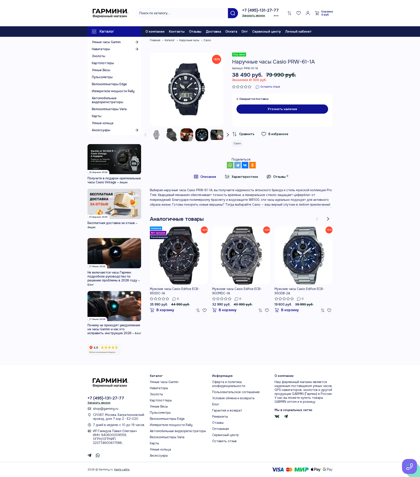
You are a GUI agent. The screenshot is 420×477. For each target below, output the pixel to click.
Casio (237, 143)
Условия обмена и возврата (233, 398)
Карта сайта (122, 469)
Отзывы (195, 32)
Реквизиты (220, 417)
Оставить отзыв (224, 441)
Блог (91, 284)
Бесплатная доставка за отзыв (111, 223)
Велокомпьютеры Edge (109, 84)
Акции (124, 182)
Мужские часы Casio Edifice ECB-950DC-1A (174, 291)
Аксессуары (101, 130)
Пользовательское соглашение (236, 392)
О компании (154, 32)
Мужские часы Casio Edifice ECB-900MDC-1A (237, 291)
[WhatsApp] (230, 165)
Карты (96, 116)
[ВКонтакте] (245, 165)
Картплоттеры (103, 63)
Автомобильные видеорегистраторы (107, 100)
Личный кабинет (298, 32)
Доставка (213, 32)
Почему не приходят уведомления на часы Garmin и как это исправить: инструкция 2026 (114, 329)
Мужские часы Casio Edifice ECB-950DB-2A (299, 291)
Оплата (231, 32)
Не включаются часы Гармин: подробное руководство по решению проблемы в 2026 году (112, 276)
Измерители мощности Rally (113, 91)
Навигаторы (101, 49)
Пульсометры (102, 77)
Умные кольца (102, 123)
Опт (245, 32)
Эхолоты (98, 56)
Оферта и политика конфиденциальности (228, 384)
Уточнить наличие (282, 109)
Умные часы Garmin (106, 42)
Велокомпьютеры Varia (109, 109)
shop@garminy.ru (105, 409)
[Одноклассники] (252, 165)
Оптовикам (220, 429)
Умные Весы (101, 70)
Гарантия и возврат (227, 410)
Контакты (177, 32)
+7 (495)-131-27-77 (260, 10)
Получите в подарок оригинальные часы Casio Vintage (114, 180)
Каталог (107, 31)
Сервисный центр (266, 32)
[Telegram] (237, 165)
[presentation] (145, 135)
